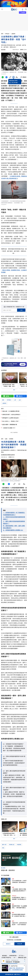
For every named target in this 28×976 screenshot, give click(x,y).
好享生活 (7, 33)
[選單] (2, 9)
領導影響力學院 (22, 957)
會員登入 (8, 944)
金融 (6, 439)
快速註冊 (19, 944)
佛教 (3, 400)
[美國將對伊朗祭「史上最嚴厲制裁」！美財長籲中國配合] (5, 906)
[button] (15, 838)
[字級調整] (16, 77)
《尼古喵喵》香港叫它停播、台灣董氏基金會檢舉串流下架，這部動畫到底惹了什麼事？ (19, 890)
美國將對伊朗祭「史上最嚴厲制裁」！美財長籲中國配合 (19, 907)
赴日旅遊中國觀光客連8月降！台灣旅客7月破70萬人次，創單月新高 (18, 915)
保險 (3, 848)
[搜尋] (26, 9)
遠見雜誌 (4, 955)
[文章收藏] (13, 77)
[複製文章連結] (10, 77)
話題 (13, 879)
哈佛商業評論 (13, 955)
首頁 (2, 33)
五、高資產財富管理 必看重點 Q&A (13, 530)
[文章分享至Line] (2, 77)
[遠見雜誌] (14, 9)
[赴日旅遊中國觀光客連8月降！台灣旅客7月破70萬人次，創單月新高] (5, 915)
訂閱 (21, 310)
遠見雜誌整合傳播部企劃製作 (8, 454)
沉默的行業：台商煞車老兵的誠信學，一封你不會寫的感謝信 (19, 923)
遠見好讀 (3, 49)
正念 (20, 400)
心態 (15, 400)
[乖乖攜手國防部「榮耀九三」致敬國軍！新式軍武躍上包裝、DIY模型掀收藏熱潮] (5, 898)
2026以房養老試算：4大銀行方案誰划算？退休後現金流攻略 (19, 881)
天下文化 (21, 955)
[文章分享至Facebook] (6, 77)
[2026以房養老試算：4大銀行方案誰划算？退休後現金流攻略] (5, 881)
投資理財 (11, 439)
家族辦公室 (11, 844)
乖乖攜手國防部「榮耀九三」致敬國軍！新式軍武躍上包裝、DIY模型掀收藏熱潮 (19, 898)
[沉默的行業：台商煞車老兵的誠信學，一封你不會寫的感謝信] (5, 923)
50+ (14, 957)
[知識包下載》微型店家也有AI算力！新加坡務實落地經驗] (5, 968)
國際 (13, 904)
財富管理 (19, 844)
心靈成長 (13, 33)
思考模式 (9, 400)
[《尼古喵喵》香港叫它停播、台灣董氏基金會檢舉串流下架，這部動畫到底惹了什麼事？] (5, 889)
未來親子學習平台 (6, 957)
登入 (10, 82)
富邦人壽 (4, 844)
